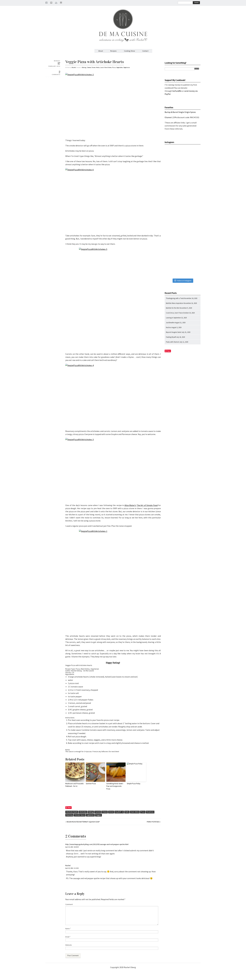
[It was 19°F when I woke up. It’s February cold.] (183, 264)
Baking (84, 67)
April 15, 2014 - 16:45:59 (72, 847)
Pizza (114, 67)
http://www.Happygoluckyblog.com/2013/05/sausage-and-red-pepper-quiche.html (96, 844)
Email (67, 937)
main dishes (135, 812)
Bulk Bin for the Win (172, 308)
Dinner (93, 67)
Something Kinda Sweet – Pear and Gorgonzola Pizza (115, 786)
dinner (111, 812)
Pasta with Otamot (172, 342)
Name (68, 928)
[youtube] (56, 3)
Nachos (168, 327)
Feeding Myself (171, 337)
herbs (127, 812)
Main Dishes (108, 67)
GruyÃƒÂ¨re (119, 812)
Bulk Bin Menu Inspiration (174, 303)
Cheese (89, 67)
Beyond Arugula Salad (173, 332)
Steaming (69, 815)
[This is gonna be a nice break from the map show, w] (183, 159)
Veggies (98, 815)
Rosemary (150, 812)
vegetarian (90, 815)
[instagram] (61, 3)
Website (68, 945)
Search (196, 2)
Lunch (102, 67)
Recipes (113, 51)
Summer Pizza (91, 783)
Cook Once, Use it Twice (174, 313)
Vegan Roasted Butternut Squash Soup (83, 822)
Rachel (74, 67)
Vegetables (119, 67)
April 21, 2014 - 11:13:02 (72, 868)
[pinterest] (51, 3)
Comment (69, 904)
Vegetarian (126, 67)
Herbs (98, 67)
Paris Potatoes (153, 822)
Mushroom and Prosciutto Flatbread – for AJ (74, 784)
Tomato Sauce (80, 815)
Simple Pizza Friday (133, 783)
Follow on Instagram (184, 281)
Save (69, 808)
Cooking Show (129, 51)
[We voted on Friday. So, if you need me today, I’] (183, 212)
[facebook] (46, 3)
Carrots (97, 812)
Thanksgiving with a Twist (175, 298)
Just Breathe (170, 322)
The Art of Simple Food (147, 505)
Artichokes (82, 812)
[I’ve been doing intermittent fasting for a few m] (183, 238)
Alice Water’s (130, 505)
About (100, 51)
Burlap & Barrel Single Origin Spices (180, 112)
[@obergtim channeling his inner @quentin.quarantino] (183, 185)
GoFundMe (177, 91)
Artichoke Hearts (71, 812)
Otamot (168, 117)
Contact (145, 51)
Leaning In (169, 318)
